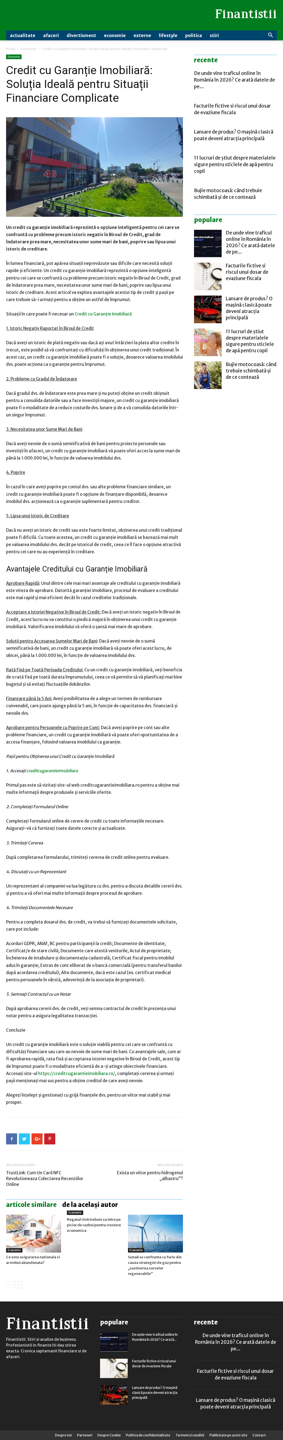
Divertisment (81, 35)
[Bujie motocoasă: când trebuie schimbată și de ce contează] (208, 375)
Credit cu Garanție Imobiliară (103, 314)
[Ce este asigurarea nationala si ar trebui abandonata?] (33, 1234)
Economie (115, 35)
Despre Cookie (109, 1435)
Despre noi (63, 1435)
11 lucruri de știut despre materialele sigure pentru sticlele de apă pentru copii (235, 164)
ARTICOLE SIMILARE (31, 1204)
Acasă (10, 48)
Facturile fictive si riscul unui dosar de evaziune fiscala (247, 272)
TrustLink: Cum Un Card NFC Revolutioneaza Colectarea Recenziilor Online (44, 1178)
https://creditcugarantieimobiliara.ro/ (76, 1073)
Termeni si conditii (189, 1435)
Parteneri (84, 1435)
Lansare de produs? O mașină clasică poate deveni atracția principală (249, 308)
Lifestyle (168, 35)
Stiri (214, 35)
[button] (270, 35)
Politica (193, 35)
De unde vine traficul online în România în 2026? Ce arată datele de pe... (234, 80)
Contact (259, 1435)
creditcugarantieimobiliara (52, 770)
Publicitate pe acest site (228, 1435)
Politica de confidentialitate (148, 1435)
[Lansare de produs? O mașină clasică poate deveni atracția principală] (208, 309)
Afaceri (51, 35)
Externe (142, 35)
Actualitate (22, 35)
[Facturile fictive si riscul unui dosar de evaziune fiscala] (208, 276)
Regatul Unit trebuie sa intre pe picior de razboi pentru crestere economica (94, 1225)
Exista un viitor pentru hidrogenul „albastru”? (150, 1175)
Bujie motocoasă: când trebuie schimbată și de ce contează (251, 370)
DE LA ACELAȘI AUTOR (90, 1204)
